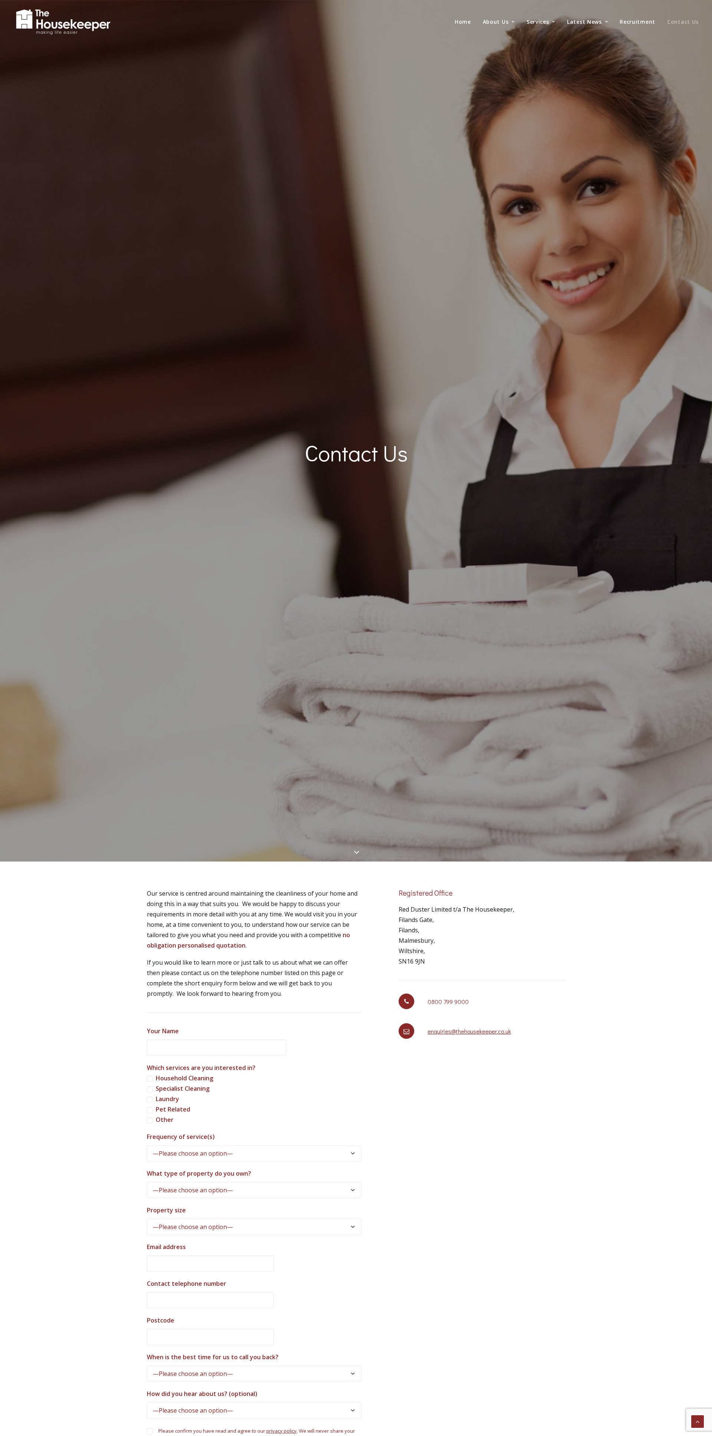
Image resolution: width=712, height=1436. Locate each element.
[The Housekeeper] (63, 23)
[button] (406, 1031)
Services (538, 21)
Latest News (584, 21)
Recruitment (637, 21)
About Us (496, 21)
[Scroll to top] (697, 1421)
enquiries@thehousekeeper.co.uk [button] (469, 1031)
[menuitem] (465, 22)
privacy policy (281, 1430)
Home (463, 21)
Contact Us (683, 21)
